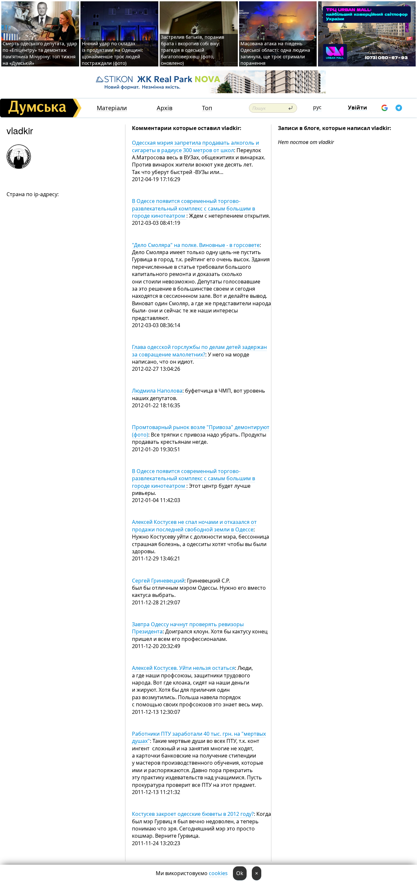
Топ (207, 108)
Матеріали (112, 108)
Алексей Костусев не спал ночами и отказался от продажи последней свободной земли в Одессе (194, 525)
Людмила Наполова (157, 390)
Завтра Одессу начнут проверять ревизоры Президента (188, 628)
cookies (218, 873)
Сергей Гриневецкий (158, 580)
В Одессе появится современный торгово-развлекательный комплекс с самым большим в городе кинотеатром (193, 208)
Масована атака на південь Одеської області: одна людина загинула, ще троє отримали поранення (275, 53)
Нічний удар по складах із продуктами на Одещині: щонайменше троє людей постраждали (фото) (112, 53)
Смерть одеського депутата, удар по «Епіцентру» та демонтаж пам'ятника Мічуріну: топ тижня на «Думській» (40, 53)
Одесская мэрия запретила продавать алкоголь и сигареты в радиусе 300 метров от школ (195, 146)
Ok (239, 873)
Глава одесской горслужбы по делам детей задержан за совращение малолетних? (199, 350)
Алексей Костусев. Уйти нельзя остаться (183, 668)
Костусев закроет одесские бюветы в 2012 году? (193, 813)
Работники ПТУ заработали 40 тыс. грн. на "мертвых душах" (199, 737)
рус (317, 107)
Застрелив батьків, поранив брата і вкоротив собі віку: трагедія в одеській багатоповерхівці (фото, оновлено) (192, 50)
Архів (164, 108)
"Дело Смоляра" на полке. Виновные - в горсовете (196, 245)
